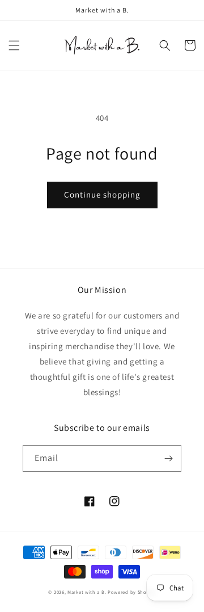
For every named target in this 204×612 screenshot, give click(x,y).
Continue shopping (102, 194)
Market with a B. (86, 592)
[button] (14, 45)
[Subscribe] (168, 458)
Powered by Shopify (132, 592)
